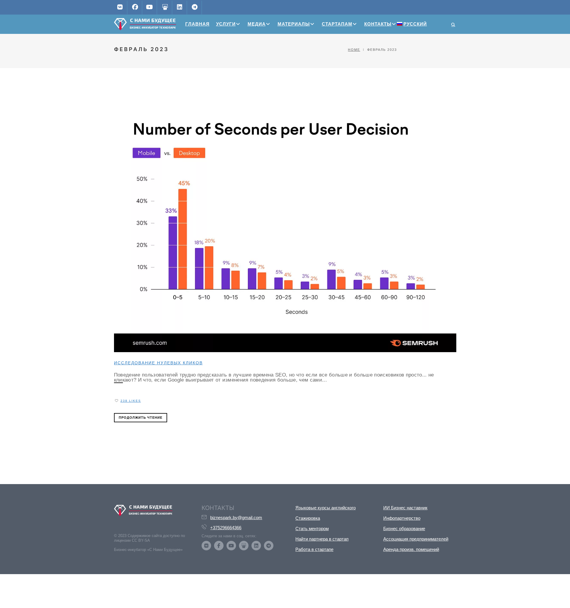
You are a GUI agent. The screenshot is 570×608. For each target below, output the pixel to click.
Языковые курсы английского (325, 507)
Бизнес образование (404, 528)
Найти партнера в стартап (322, 538)
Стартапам (337, 23)
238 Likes (131, 400)
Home (354, 49)
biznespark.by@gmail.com (236, 517)
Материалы (294, 23)
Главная (197, 23)
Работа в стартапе (314, 549)
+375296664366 (225, 527)
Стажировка (307, 518)
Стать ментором (312, 528)
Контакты (378, 23)
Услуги (226, 23)
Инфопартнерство (401, 518)
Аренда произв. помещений (411, 549)
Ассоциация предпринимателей (415, 538)
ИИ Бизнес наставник (405, 507)
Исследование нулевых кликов (158, 362)
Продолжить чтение (140, 417)
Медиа (257, 23)
